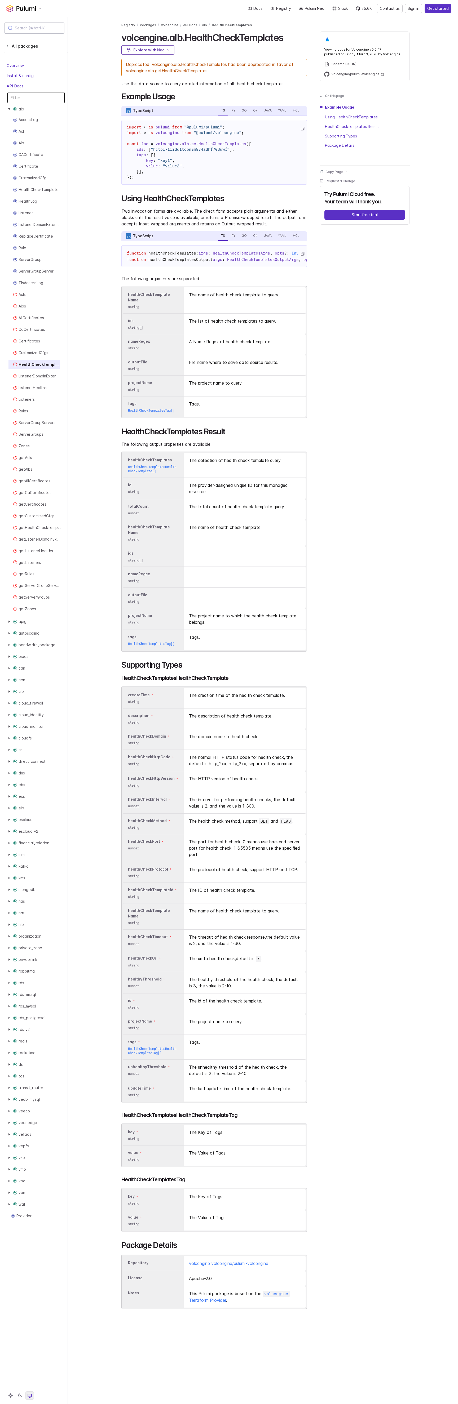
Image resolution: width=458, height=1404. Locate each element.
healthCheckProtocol (148, 869)
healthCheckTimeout (148, 937)
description (138, 715)
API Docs (15, 85)
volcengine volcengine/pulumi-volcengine (228, 1263)
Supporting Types (341, 135)
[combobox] (34, 28)
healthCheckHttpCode (149, 757)
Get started (438, 8)
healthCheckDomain (147, 736)
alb (204, 25)
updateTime (139, 1088)
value (133, 1152)
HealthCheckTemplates (232, 25)
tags (132, 403)
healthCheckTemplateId (150, 890)
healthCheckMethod (147, 820)
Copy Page (334, 171)
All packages (25, 46)
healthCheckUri (142, 958)
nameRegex (139, 341)
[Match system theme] (29, 1395)
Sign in (413, 8)
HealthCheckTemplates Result (352, 126)
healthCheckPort (144, 841)
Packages (148, 25)
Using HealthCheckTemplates (351, 116)
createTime (139, 695)
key (131, 1132)
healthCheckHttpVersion (151, 778)
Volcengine (169, 25)
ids (131, 320)
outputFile (137, 362)
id (129, 485)
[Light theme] (10, 1395)
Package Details (339, 145)
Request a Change (340, 181)
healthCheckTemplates (150, 460)
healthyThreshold (145, 979)
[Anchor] (287, 37)
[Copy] (302, 128)
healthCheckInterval (147, 799)
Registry (283, 8)
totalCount (138, 506)
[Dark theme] (20, 1395)
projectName (140, 383)
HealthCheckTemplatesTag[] (151, 410)
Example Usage (339, 107)
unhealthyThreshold (147, 1066)
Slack (343, 8)
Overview (15, 65)
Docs (257, 8)
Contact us (390, 8)
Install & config (20, 75)
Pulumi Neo (314, 8)
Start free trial (365, 214)
